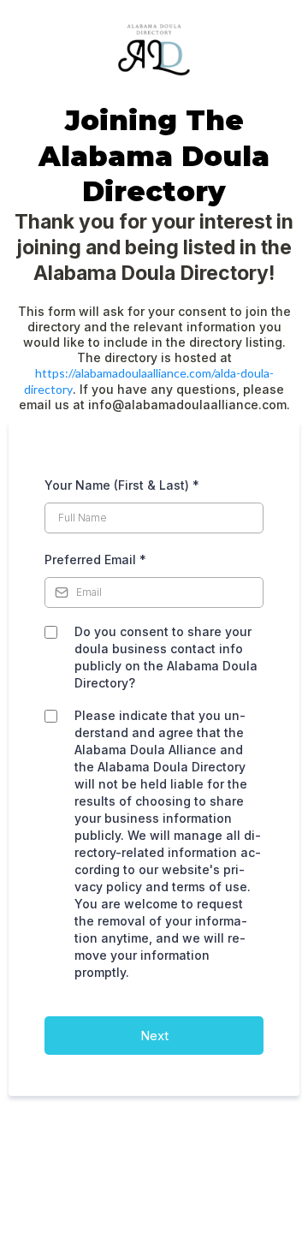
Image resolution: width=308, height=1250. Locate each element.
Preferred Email (95, 559)
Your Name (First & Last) (121, 485)
